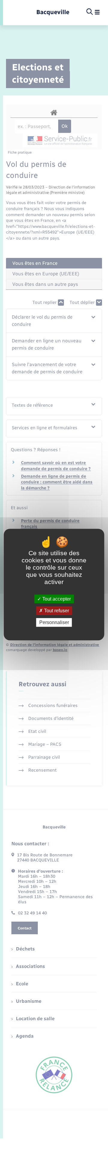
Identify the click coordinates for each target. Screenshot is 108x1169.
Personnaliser (54, 622)
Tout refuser (56, 610)
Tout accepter (56, 598)
